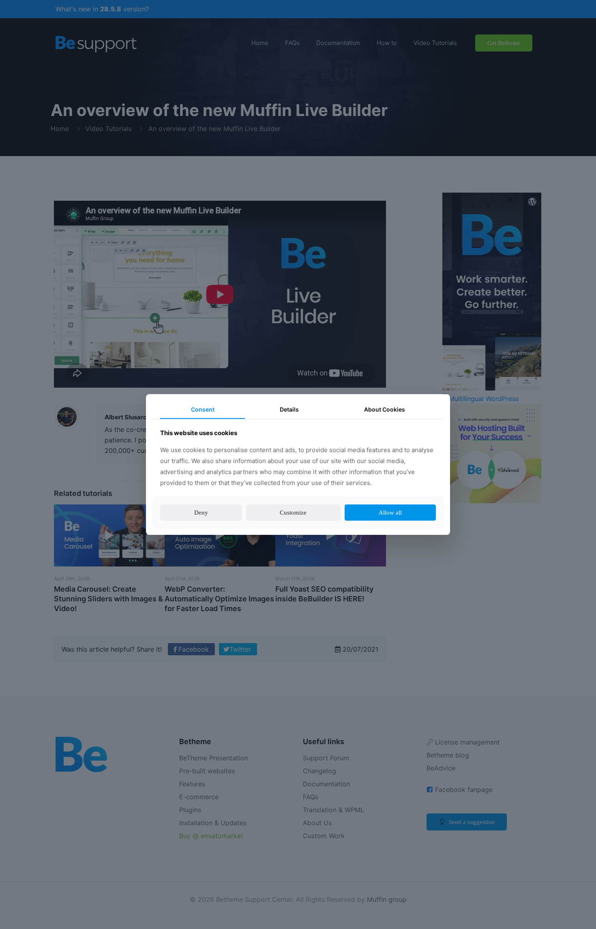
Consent (202, 409)
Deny (200, 512)
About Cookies (384, 409)
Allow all (391, 512)
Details (289, 409)
